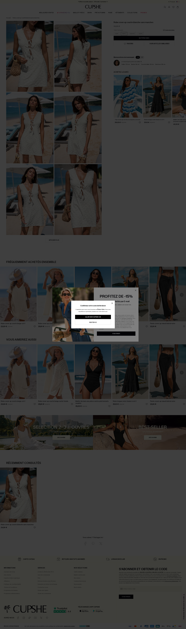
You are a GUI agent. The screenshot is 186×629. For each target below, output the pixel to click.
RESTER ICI (93, 322)
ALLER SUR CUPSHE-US (93, 317)
